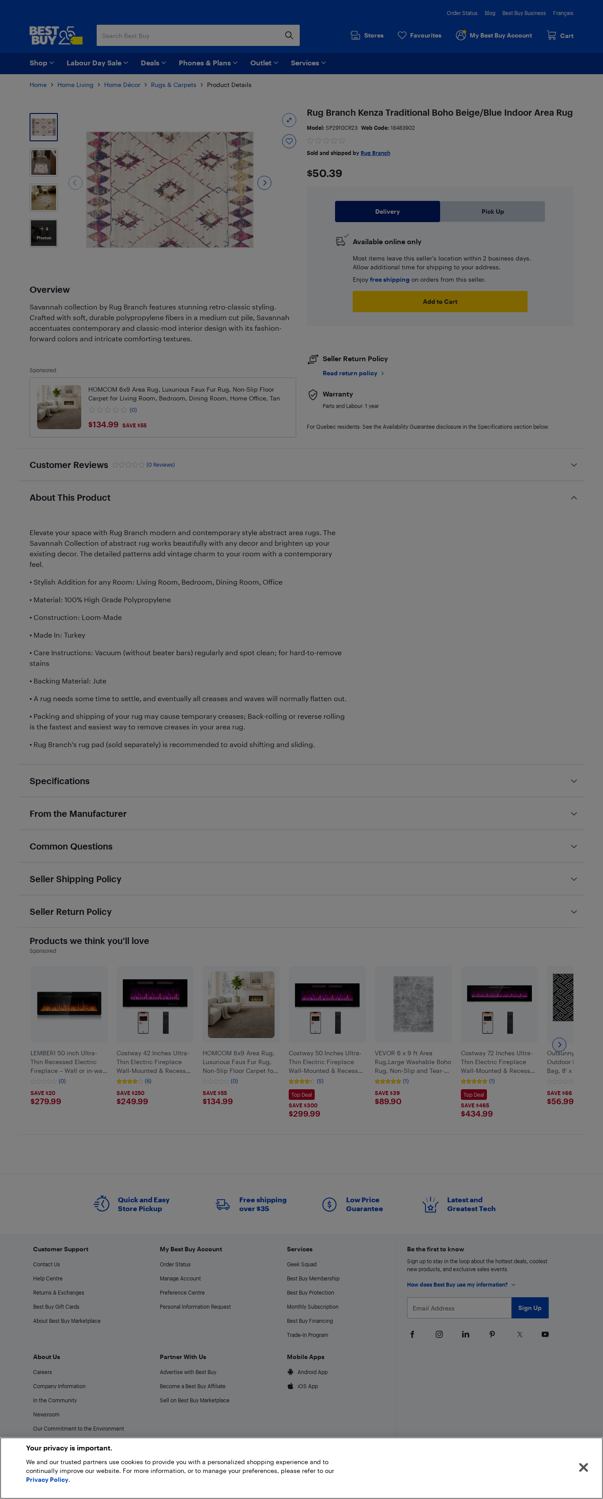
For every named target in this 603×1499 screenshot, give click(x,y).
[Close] (583, 1467)
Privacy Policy (47, 1479)
